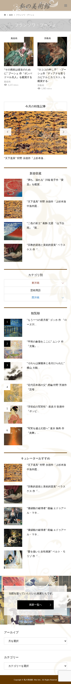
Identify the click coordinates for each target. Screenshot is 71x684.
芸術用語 (35, 290)
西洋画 (35, 297)
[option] (37, 135)
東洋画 (35, 283)
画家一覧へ (35, 604)
